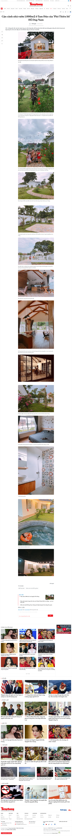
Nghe (2, 32)
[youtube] (70, 1)
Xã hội (5, 8)
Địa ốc (17, 8)
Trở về (2, 44)
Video (67, 8)
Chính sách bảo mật (63, 821)
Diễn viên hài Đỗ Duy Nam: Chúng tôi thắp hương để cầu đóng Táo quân (36, 605)
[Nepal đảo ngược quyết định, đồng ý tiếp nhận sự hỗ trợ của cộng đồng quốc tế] (12, 753)
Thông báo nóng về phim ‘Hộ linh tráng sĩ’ (45, 655)
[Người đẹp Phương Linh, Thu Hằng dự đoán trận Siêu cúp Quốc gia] (27, 634)
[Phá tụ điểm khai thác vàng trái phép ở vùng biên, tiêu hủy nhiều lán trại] (36, 708)
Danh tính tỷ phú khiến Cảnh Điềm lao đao (27, 655)
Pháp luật (32, 8)
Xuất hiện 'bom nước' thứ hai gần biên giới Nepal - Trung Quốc (8, 778)
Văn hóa (47, 8)
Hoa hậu (63, 8)
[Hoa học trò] (69, 810)
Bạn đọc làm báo (7, 833)
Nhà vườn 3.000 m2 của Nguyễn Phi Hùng (29, 596)
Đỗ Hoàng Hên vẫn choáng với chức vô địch (45, 641)
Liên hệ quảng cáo (19, 821)
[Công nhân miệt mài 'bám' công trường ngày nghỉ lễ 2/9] (36, 687)
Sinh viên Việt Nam (39, 0)
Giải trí (51, 8)
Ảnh (17, 813)
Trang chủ (2, 8)
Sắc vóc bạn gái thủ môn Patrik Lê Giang (9, 641)
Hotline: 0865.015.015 (21, 0)
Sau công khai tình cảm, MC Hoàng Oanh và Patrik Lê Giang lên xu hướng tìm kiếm (46, 669)
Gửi (50, 615)
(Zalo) (23, 822)
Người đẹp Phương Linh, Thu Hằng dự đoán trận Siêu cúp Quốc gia (27, 641)
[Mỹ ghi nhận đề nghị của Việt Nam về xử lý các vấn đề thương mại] (12, 687)
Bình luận (2, 41)
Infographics (43, 813)
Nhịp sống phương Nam (29, 818)
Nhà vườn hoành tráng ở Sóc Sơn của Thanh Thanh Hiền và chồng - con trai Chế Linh (36, 602)
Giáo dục (54, 8)
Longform (35, 813)
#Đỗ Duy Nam (22, 588)
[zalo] (52, 824)
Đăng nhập (20, 609)
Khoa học (59, 8)
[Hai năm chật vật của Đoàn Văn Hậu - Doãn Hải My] (27, 662)
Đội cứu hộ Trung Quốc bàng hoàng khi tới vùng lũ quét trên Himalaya (59, 762)
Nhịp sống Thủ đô (20, 818)
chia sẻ (61, 12)
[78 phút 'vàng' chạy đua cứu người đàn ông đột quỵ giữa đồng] (36, 792)
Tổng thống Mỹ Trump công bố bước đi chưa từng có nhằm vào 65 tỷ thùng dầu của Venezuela (27, 779)
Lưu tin (2, 38)
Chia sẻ (2, 35)
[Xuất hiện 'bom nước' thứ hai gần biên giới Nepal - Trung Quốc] (9, 772)
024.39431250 (4, 825)
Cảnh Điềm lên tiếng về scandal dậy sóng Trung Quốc (9, 669)
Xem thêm (70, 8)
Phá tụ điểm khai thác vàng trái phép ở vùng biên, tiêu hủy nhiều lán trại (35, 718)
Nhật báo (11, 813)
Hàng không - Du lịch (4, 818)
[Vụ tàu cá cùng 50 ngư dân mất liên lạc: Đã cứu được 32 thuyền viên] (60, 687)
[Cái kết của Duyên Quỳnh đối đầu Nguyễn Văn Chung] (9, 648)
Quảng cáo (57, 0)
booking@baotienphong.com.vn (21, 824)
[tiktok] (49, 824)
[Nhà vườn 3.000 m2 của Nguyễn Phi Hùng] (49, 597)
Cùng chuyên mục (7, 627)
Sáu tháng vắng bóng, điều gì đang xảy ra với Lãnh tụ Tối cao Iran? (44, 778)
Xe (44, 8)
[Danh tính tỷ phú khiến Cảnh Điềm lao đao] (27, 648)
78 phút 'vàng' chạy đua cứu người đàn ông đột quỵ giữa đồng (36, 801)
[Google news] (55, 824)
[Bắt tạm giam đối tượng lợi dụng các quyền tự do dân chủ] (12, 708)
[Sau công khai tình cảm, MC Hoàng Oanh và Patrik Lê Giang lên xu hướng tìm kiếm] (46, 662)
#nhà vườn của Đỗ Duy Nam (32, 588)
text (63, 12)
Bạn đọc (57, 817)
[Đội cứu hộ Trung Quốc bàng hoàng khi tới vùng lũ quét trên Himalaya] (60, 753)
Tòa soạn (52, 0)
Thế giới (24, 8)
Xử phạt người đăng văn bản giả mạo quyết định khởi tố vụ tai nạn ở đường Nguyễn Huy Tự (59, 718)
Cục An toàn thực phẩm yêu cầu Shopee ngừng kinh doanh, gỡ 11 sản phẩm (59, 801)
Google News (70, 12)
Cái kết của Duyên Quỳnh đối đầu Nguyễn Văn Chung (8, 655)
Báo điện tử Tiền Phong (36, 4)
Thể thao (36, 8)
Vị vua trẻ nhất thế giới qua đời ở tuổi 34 (35, 762)
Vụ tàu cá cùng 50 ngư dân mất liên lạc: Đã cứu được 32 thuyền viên (59, 695)
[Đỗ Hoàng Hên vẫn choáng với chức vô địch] (46, 634)
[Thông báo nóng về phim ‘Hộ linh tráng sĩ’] (46, 648)
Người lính (41, 8)
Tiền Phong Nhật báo (30, 0)
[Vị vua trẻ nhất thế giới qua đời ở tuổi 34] (36, 753)
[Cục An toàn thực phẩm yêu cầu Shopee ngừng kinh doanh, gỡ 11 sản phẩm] (60, 792)
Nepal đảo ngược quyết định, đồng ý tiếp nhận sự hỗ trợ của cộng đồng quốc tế (11, 763)
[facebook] (68, 1)
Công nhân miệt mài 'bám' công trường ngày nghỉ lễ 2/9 (35, 695)
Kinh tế (8, 8)
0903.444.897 (32, 822)
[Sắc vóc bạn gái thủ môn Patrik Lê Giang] (9, 634)
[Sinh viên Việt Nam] (63, 810)
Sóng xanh (12, 8)
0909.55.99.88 (18, 822)
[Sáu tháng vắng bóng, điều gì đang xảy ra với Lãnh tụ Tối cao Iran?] (45, 772)
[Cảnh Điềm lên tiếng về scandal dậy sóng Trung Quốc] (9, 662)
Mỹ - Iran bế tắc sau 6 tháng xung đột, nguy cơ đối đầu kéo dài (62, 778)
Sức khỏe (20, 8)
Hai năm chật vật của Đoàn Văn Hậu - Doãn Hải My (27, 669)
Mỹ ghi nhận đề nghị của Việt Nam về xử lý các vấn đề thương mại (12, 695)
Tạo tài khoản (27, 609)
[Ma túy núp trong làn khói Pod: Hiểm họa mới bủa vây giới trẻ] (12, 792)
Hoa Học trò (46, 0)
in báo (66, 12)
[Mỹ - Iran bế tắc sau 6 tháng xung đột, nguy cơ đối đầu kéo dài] (63, 772)
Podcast (26, 813)
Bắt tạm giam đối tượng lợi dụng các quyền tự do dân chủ (11, 717)
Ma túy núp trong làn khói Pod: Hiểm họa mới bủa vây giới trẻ (12, 801)
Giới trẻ (28, 8)
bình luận (68, 12)
